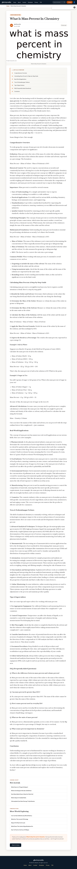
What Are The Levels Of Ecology (19, 819)
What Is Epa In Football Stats (18, 797)
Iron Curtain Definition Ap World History (21, 815)
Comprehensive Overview (20, 73)
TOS (41, 2)
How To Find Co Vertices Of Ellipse (20, 830)
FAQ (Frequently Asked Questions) (22, 88)
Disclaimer (30, 2)
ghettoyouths (6, 2)
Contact (24, 2)
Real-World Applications (20, 79)
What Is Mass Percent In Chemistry (35, 837)
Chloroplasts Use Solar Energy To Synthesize (23, 801)
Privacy (36, 2)
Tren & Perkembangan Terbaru (22, 82)
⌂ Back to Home (16, 845)
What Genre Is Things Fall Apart (19, 787)
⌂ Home (70, 2)
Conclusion (17, 91)
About (19, 2)
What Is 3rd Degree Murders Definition (21, 790)
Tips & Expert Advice (19, 85)
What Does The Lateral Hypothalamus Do (22, 826)
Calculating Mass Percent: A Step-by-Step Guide (26, 76)
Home (14, 2)
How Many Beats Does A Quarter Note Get (22, 794)
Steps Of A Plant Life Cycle (18, 822)
